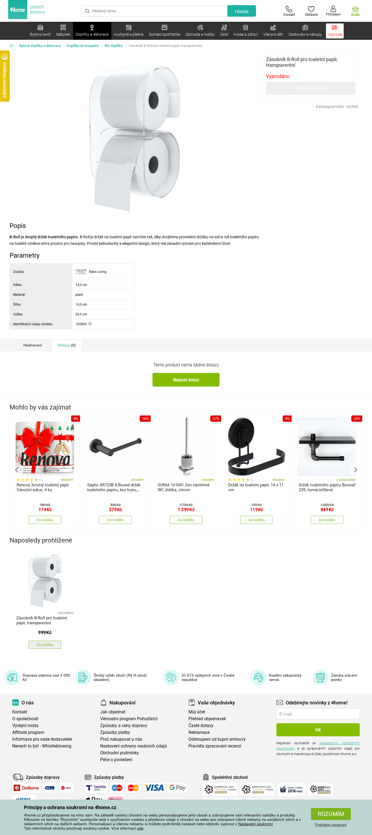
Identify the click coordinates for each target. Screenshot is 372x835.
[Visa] (154, 787)
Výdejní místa (25, 726)
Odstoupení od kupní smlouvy (217, 739)
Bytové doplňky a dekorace (40, 46)
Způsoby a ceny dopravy (123, 726)
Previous (16, 470)
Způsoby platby (115, 732)
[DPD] (66, 787)
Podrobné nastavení (331, 825)
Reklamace (199, 732)
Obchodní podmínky (119, 753)
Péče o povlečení (116, 760)
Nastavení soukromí (255, 824)
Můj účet (196, 712)
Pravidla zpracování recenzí (214, 746)
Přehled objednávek (207, 719)
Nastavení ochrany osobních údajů (133, 746)
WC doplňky (114, 46)
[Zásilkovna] (26, 787)
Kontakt (19, 712)
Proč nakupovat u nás (121, 739)
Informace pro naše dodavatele (42, 739)
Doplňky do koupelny (83, 46)
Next (355, 470)
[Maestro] (117, 787)
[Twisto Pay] (96, 787)
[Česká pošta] (50, 787)
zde (140, 828)
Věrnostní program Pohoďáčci (129, 719)
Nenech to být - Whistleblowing (41, 746)
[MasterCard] (133, 787)
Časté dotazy (201, 726)
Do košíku (45, 520)
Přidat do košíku (310, 88)
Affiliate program (28, 732)
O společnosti (25, 719)
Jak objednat (112, 712)
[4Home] (13, 45)
